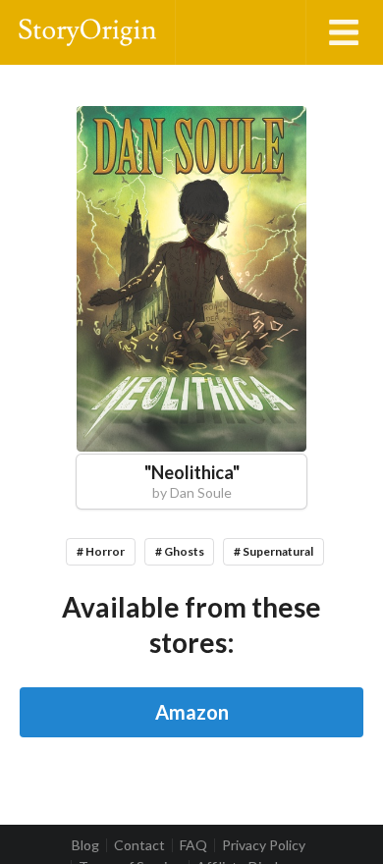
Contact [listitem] (139, 845)
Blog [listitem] (85, 845)
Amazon (192, 712)
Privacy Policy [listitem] (263, 845)
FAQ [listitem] (193, 845)
